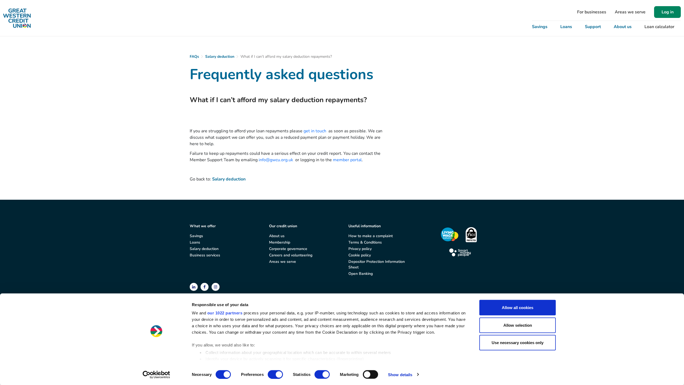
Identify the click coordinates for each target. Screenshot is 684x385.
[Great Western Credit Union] (17, 18)
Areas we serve (630, 12)
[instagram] (215, 286)
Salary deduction (219, 56)
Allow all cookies (517, 307)
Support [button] (593, 27)
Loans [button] (566, 27)
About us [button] (623, 27)
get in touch (315, 131)
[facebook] (205, 286)
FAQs (194, 56)
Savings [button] (539, 27)
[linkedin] (194, 286)
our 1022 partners (225, 313)
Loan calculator (659, 27)
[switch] (275, 374)
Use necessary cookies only (517, 342)
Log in (668, 12)
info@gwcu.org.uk (276, 160)
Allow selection (517, 325)
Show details (400, 374)
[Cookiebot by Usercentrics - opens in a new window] (156, 375)
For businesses (591, 12)
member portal (347, 160)
